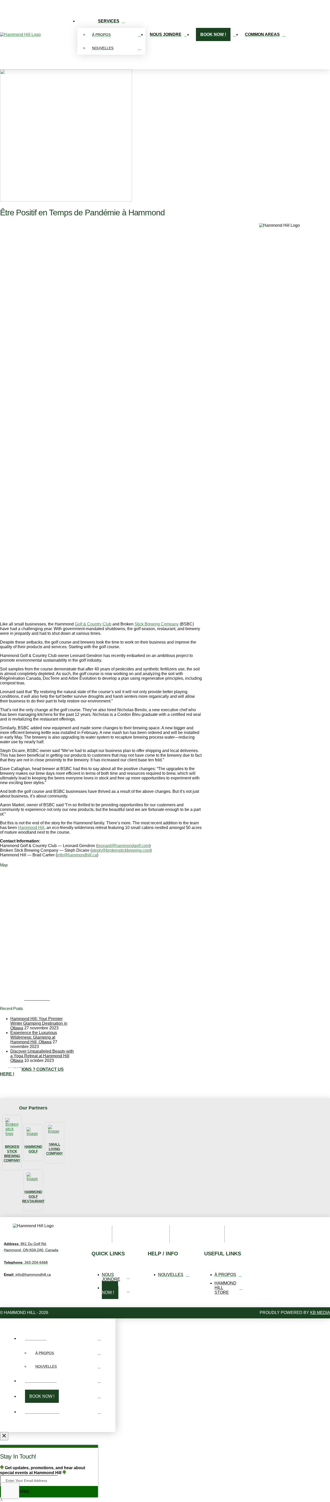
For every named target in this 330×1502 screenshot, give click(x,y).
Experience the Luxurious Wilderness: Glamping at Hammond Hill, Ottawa (33, 1037)
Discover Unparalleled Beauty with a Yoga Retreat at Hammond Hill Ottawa (42, 1056)
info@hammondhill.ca (77, 855)
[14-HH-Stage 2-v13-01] (82, 995)
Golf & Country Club (93, 624)
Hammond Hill (31, 827)
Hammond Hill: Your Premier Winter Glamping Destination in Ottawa (38, 1023)
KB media (320, 1312)
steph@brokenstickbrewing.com (121, 850)
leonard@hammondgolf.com (123, 845)
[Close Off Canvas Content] (4, 1436)
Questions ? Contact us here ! (32, 1071)
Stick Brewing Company (157, 624)
